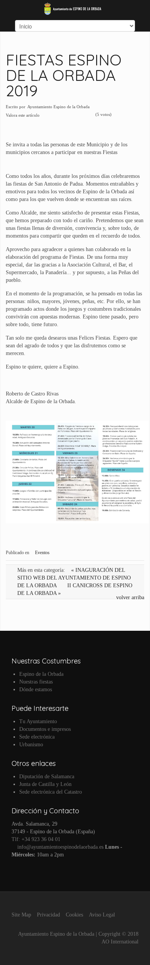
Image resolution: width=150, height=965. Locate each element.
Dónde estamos (35, 689)
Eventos (42, 552)
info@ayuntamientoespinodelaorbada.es (59, 847)
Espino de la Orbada (41, 674)
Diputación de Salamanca (46, 776)
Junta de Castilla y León (45, 784)
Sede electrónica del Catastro (50, 792)
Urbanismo (31, 744)
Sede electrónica (37, 737)
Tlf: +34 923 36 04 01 (36, 839)
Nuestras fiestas (36, 682)
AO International (120, 942)
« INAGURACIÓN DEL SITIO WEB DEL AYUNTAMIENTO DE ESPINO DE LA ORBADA (74, 577)
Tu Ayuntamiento (38, 721)
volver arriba (130, 597)
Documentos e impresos (45, 729)
